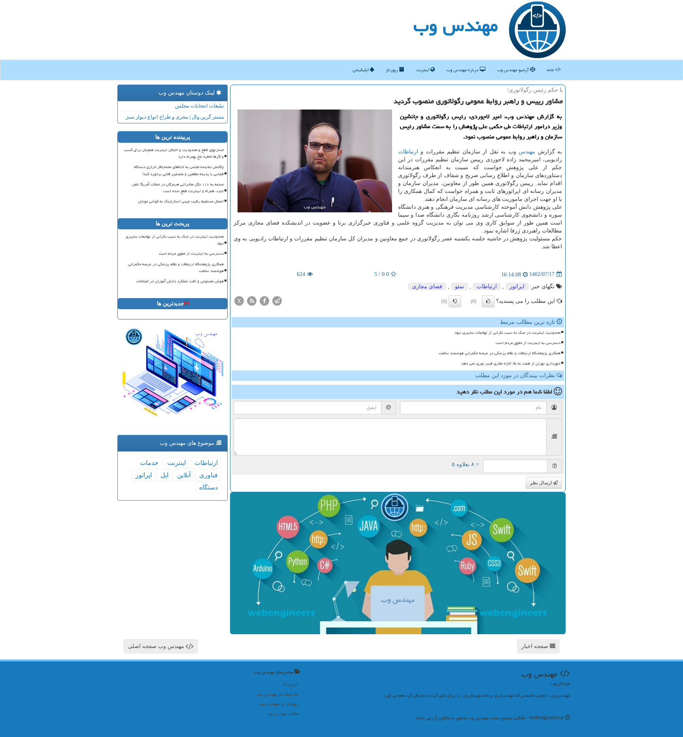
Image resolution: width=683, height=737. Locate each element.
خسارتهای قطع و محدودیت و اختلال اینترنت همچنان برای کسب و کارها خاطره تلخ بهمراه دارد (174, 153)
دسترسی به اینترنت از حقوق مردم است (528, 343)
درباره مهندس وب (463, 70)
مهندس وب (455, 25)
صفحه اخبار (535, 646)
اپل (164, 475)
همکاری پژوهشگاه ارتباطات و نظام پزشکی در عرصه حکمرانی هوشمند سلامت (499, 353)
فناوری (208, 475)
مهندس (527, 152)
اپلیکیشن (361, 70)
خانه (551, 70)
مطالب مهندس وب (282, 713)
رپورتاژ (392, 70)
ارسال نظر (541, 483)
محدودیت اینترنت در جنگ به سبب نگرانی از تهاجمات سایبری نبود (507, 332)
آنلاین (184, 475)
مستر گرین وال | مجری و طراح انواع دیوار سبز (175, 117)
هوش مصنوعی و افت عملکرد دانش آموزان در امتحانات (180, 281)
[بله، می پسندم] (488, 301)
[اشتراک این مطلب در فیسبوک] (264, 300)
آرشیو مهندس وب (513, 70)
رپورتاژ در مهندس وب (278, 703)
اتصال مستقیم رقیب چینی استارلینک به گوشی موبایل (181, 201)
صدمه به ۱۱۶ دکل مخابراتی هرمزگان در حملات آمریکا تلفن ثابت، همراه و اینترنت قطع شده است (178, 187)
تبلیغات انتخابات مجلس (199, 106)
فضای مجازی (427, 286)
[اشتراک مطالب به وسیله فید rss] (251, 300)
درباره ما (290, 684)
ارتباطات (408, 152)
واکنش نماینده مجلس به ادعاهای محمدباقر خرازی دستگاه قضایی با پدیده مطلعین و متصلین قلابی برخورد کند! (179, 170)
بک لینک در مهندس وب (277, 694)
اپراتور (517, 286)
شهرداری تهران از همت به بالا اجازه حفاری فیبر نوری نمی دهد (510, 363)
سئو (459, 286)
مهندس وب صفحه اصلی (157, 646)
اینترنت (423, 70)
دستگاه (208, 487)
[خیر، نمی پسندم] (455, 301)
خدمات (149, 462)
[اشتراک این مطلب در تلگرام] (277, 300)
